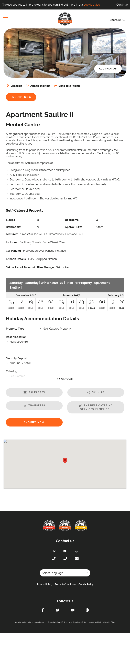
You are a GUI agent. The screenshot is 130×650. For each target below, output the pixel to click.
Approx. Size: (73, 227)
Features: (12, 234)
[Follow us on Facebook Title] (42, 610)
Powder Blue (109, 622)
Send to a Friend (69, 85)
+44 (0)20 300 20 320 (53, 558)
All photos (108, 68)
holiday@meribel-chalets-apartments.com (76, 558)
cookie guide (92, 4)
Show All (67, 379)
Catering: (12, 371)
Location (16, 85)
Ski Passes (37, 392)
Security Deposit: (17, 358)
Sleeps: (11, 219)
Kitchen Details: (16, 259)
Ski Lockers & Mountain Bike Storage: (30, 267)
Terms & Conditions (65, 584)
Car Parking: (13, 250)
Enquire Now (21, 97)
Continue (122, 4)
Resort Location (16, 337)
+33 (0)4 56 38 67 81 (65, 558)
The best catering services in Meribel (96, 407)
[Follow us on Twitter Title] (57, 610)
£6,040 (91, 308)
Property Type (15, 328)
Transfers (36, 405)
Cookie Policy (86, 584)
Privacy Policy (44, 584)
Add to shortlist (40, 85)
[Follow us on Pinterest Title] (87, 610)
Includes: (12, 242)
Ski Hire (98, 392)
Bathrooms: (13, 227)
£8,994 (122, 308)
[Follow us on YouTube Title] (72, 610)
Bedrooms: (72, 219)
